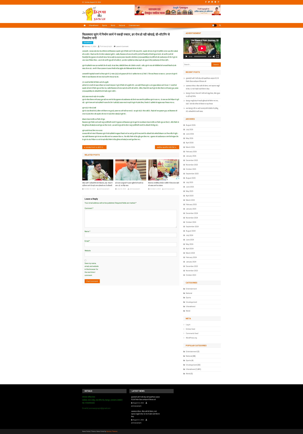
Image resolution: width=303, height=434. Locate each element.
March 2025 (190, 200)
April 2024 (190, 249)
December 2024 (192, 213)
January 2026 (191, 156)
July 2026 (189, 129)
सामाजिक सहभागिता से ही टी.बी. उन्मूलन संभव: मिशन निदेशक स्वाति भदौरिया (168, 147)
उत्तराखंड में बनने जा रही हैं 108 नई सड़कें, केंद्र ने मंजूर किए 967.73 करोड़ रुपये (96, 147)
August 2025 (191, 178)
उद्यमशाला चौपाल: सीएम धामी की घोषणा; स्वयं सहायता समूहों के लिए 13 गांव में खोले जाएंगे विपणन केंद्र (203, 87)
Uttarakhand (93, 25)
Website (88, 251)
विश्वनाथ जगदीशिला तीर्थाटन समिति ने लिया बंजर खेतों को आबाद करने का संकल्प (163, 184)
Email (87, 241)
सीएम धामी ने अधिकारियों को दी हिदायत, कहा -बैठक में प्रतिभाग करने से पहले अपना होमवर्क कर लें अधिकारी (97, 184)
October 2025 (191, 169)
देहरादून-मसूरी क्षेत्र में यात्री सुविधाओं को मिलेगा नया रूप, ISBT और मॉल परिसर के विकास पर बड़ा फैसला (202, 102)
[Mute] (214, 56)
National (122, 25)
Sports (104, 25)
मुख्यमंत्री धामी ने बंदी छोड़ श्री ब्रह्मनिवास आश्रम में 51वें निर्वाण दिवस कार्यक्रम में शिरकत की (202, 79)
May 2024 (189, 244)
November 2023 (192, 271)
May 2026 (189, 138)
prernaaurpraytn (106, 46)
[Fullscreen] (217, 56)
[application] (202, 48)
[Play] (186, 56)
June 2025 (190, 187)
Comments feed (192, 333)
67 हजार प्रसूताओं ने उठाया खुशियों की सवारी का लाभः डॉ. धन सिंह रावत (129, 184)
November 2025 (192, 165)
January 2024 (191, 262)
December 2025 (192, 160)
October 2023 (191, 275)
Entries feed (190, 329)
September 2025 (192, 174)
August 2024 (191, 231)
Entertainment (134, 25)
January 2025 (191, 209)
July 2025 (189, 182)
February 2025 (191, 204)
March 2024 (190, 253)
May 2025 (189, 191)
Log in (188, 325)
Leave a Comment (122, 46)
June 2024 (190, 240)
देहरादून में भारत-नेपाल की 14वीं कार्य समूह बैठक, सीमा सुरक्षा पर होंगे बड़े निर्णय (203, 94)
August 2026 (191, 125)
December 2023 (192, 266)
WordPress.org (191, 338)
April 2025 (190, 196)
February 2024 (191, 257)
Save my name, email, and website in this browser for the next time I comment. (92, 269)
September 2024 (192, 226)
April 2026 (190, 143)
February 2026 (191, 152)
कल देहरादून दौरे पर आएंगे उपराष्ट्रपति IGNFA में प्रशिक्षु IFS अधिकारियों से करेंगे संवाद (202, 109)
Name (87, 231)
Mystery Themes (111, 431)
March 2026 (190, 147)
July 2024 (189, 235)
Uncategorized (191, 302)
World (113, 25)
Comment (89, 208)
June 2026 (190, 134)
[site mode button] (214, 25)
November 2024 (192, 218)
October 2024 (191, 222)
